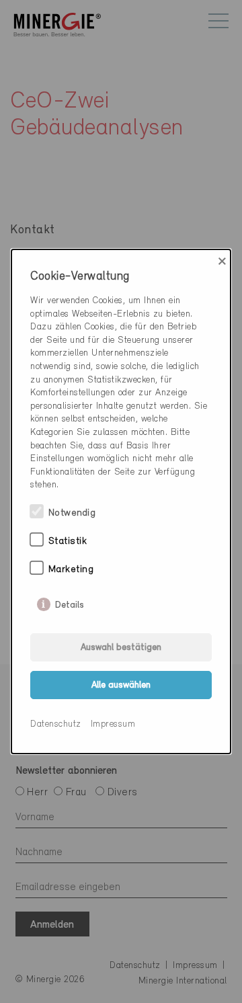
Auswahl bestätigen (121, 648)
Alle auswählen (121, 685)
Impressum (113, 724)
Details (69, 602)
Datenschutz (55, 724)
